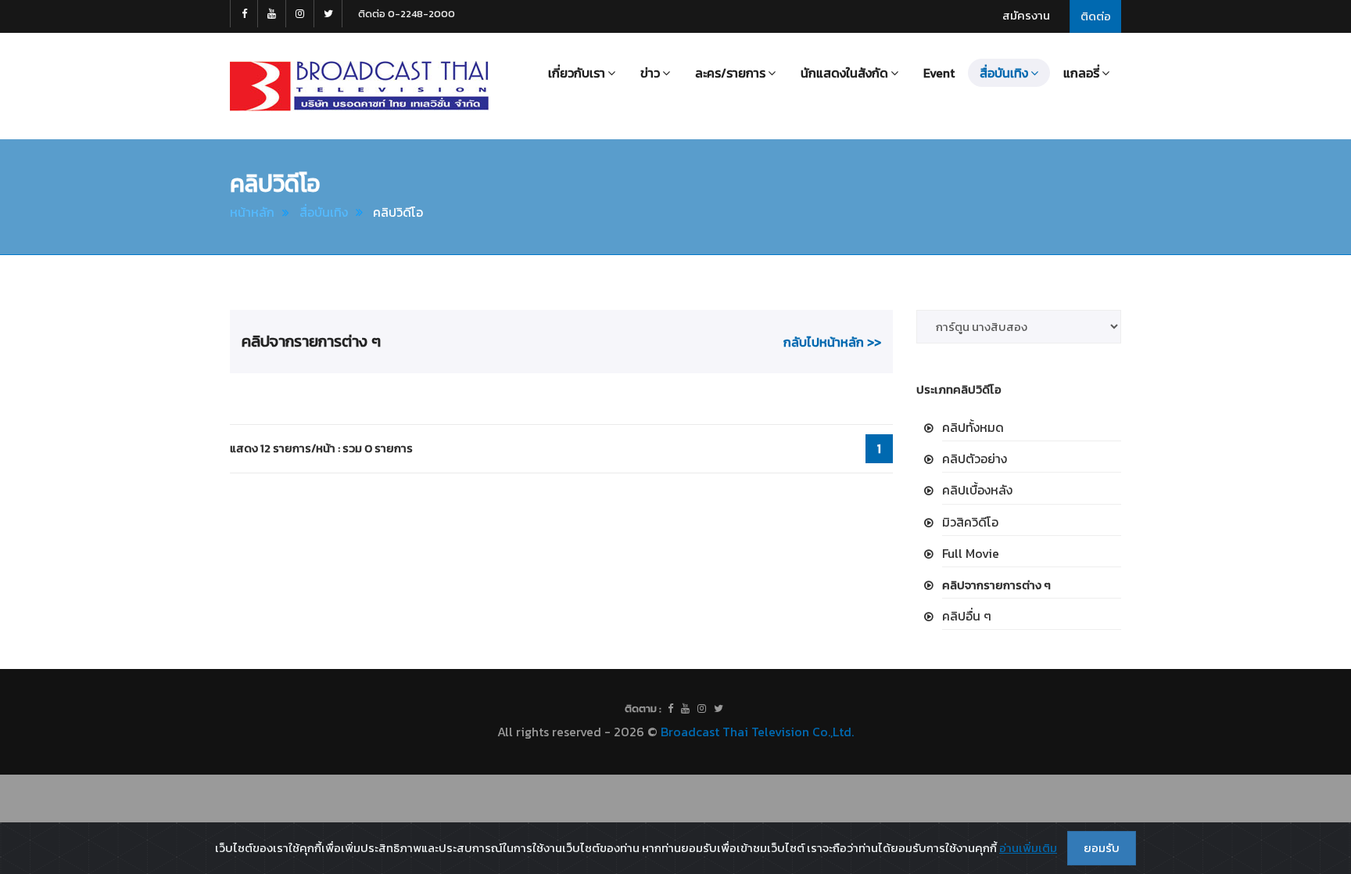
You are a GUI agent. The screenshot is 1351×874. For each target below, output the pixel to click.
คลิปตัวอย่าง (974, 458)
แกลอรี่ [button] (1081, 72)
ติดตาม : (643, 708)
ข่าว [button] (650, 72)
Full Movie (970, 553)
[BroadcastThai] (685, 709)
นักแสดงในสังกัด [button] (844, 72)
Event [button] (939, 72)
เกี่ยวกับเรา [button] (576, 72)
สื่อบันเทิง (323, 212)
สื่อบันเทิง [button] (1004, 72)
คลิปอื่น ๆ (966, 615)
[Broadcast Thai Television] (359, 86)
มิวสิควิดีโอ (970, 522)
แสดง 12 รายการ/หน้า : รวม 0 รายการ (321, 448)
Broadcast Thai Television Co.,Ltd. (757, 731)
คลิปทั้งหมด (973, 427)
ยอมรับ (1102, 848)
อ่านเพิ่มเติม (1028, 848)
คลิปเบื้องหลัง (977, 489)
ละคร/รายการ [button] (730, 72)
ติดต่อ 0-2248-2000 (406, 13)
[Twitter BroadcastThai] (328, 13)
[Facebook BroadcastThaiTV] (244, 13)
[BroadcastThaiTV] (670, 709)
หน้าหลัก (252, 212)
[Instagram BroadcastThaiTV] (300, 13)
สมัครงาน (1026, 15)
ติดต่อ (1095, 16)
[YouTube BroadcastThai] (272, 13)
